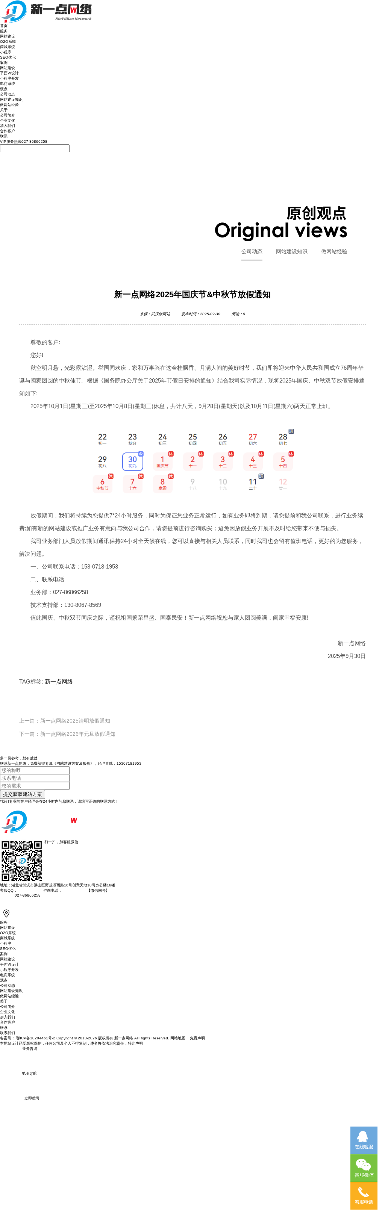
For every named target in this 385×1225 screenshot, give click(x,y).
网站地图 (178, 1038)
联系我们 (7, 1033)
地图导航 (29, 1073)
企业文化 (7, 120)
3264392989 (28, 890)
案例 (4, 62)
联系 (4, 136)
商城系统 (7, 47)
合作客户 (7, 131)
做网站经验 (9, 105)
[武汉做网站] (46, 806)
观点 (4, 89)
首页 (4, 26)
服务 (4, 31)
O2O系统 (8, 41)
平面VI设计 (9, 73)
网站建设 (7, 36)
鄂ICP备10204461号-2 (35, 1038)
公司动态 (7, 94)
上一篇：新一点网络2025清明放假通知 (64, 721)
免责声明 (197, 1038)
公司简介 (7, 115)
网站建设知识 (11, 99)
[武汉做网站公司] (46, 2)
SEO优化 (8, 57)
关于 (4, 110)
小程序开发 (9, 78)
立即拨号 (31, 1098)
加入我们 (7, 126)
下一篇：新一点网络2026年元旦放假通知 (67, 734)
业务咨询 (29, 1049)
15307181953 (129, 763)
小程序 (5, 52)
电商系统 (7, 84)
